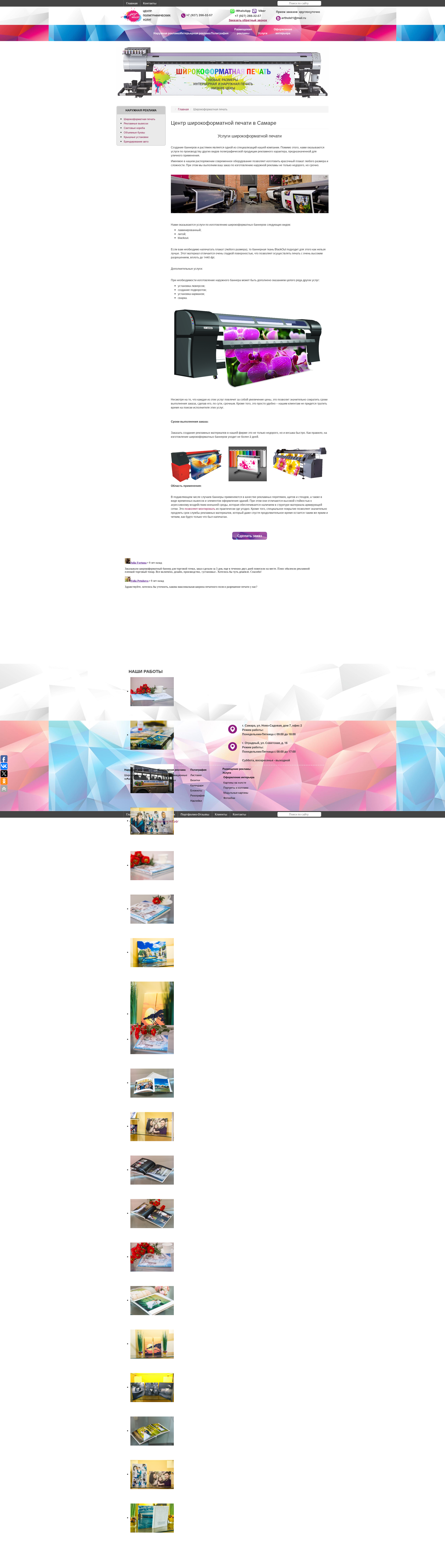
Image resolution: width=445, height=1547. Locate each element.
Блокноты (196, 790)
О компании (151, 814)
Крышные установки (136, 137)
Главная (131, 3)
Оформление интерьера (238, 777)
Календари (196, 785)
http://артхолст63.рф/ (165, 821)
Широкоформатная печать (139, 119)
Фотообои (229, 798)
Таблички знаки (166, 780)
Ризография (197, 795)
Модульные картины (235, 792)
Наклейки (196, 800)
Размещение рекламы (236, 769)
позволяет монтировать (200, 509)
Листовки (195, 775)
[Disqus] (222, 600)
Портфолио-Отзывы (195, 814)
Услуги (226, 773)
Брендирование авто (136, 141)
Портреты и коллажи (235, 787)
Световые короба (134, 128)
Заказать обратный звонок (248, 20)
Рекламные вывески (136, 123)
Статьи (170, 814)
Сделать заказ (249, 535)
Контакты (149, 3)
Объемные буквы (134, 132)
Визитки (195, 780)
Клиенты (221, 814)
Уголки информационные (172, 775)
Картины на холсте (234, 782)
